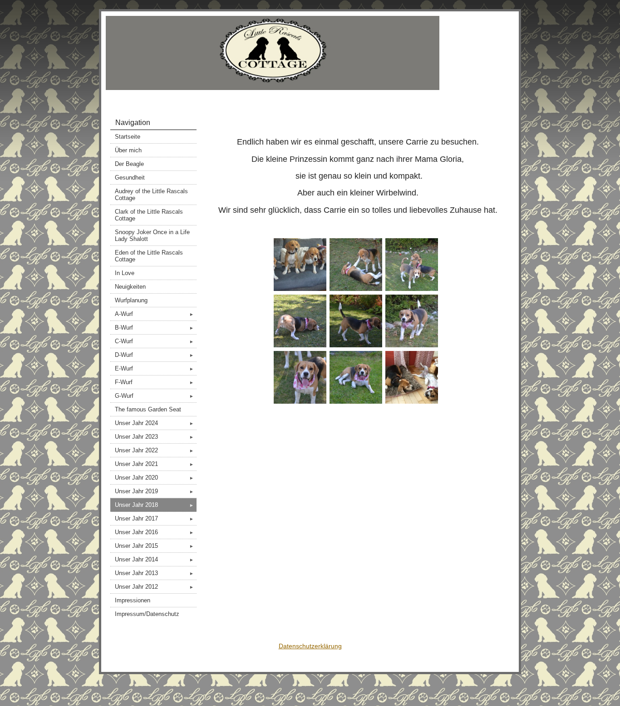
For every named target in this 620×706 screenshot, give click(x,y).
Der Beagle (129, 163)
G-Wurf (154, 395)
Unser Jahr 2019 (154, 491)
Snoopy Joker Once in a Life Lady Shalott (152, 235)
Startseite (127, 136)
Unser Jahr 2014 (154, 559)
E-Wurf (154, 368)
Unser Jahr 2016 (154, 532)
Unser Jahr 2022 (154, 450)
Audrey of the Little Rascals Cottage (151, 194)
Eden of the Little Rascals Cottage (149, 256)
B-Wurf (154, 327)
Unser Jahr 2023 (154, 436)
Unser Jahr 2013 (154, 573)
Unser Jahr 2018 (154, 504)
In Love (124, 273)
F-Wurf (154, 382)
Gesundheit (130, 177)
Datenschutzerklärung (310, 646)
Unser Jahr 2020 (154, 477)
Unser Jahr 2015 (154, 545)
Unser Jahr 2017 (154, 518)
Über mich (128, 150)
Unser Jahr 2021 (154, 464)
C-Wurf (154, 341)
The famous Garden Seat (148, 409)
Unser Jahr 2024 (154, 423)
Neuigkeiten (130, 286)
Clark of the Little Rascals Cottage (149, 215)
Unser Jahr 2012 (154, 586)
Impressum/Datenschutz (147, 614)
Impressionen (132, 600)
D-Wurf (154, 354)
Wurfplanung (131, 300)
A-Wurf (154, 313)
